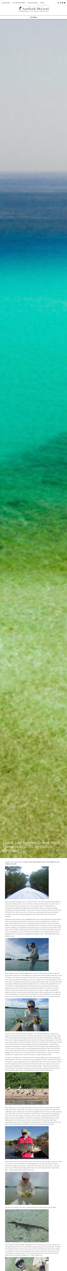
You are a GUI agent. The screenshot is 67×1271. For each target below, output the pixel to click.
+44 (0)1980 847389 (18, 3)
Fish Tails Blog (16, 862)
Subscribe (6, 3)
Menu (34, 17)
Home (7, 862)
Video (42, 3)
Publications (32, 3)
